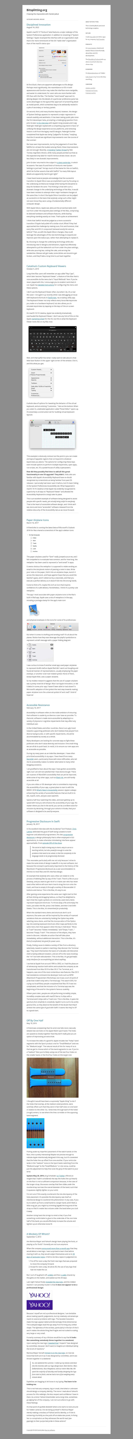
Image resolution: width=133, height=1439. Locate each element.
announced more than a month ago (56, 1248)
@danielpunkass (93, 73)
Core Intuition (92, 48)
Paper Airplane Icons (38, 520)
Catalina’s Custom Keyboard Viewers (46, 266)
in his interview (42, 123)
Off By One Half (35, 1020)
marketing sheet (37, 319)
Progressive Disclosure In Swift (43, 821)
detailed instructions (46, 285)
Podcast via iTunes (91, 90)
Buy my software (50, 1430)
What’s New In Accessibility (47, 790)
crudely (63, 1275)
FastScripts (52, 298)
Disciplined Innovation (39, 24)
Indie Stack (89, 77)
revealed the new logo (54, 1282)
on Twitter (61, 1176)
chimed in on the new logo (55, 1353)
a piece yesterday (63, 162)
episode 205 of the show (52, 843)
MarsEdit (30, 759)
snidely (50, 1275)
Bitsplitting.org (37, 10)
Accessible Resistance (38, 705)
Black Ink (59, 777)
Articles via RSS (90, 88)
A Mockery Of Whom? (38, 1233)
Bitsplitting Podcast (94, 59)
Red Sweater (100, 39)
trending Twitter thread (57, 150)
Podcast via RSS (91, 93)
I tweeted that (53, 1343)
